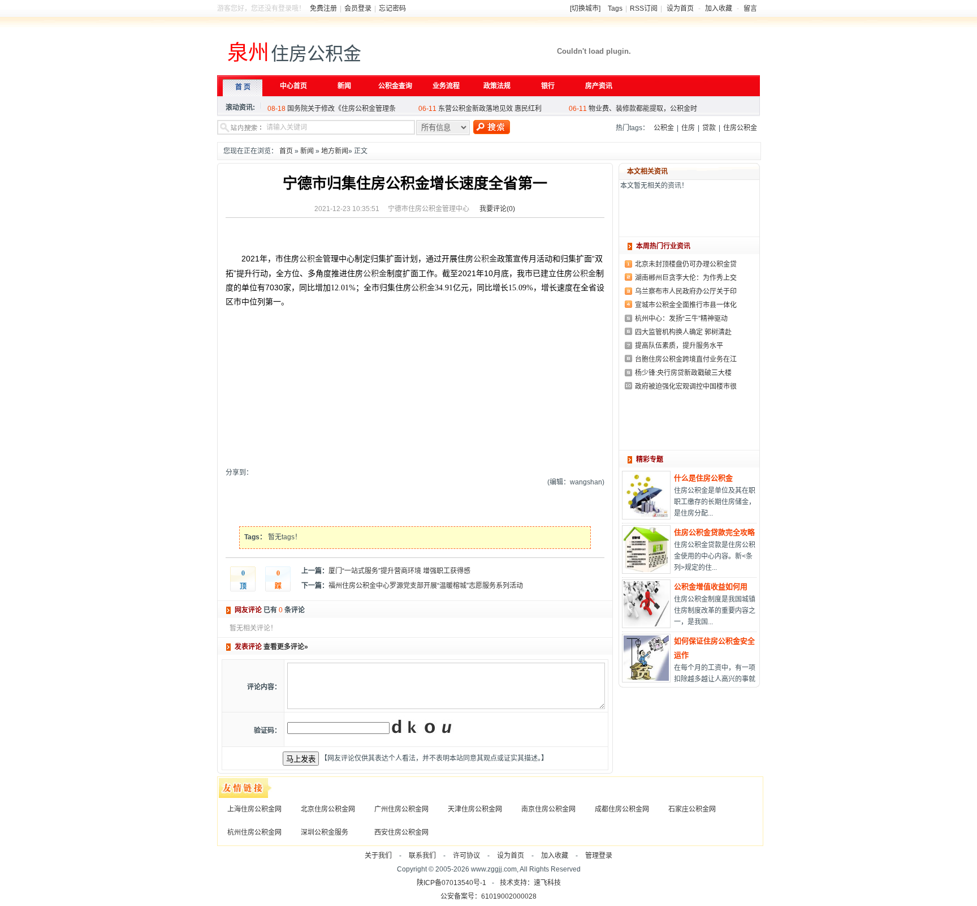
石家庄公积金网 (692, 809)
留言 (750, 8)
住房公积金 (740, 128)
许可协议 (466, 856)
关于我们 (378, 856)
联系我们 (422, 856)
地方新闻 (334, 151)
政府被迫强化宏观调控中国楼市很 (686, 386)
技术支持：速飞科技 (530, 883)
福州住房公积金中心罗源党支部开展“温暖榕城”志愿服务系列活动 (425, 586)
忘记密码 (392, 8)
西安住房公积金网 (401, 832)
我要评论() (497, 209)
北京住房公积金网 (328, 809)
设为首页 (680, 8)
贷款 (709, 128)
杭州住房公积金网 (254, 832)
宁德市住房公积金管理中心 (428, 209)
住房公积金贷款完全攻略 (714, 532)
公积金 (664, 128)
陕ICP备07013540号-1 (451, 883)
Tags (615, 8)
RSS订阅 (644, 8)
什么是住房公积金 (703, 478)
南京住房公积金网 (548, 809)
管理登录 (598, 856)
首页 (286, 151)
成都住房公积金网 (622, 809)
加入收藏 (718, 8)
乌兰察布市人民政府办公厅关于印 (686, 291)
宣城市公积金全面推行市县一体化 (686, 305)
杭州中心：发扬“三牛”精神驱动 (681, 319)
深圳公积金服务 (324, 832)
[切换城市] (585, 8)
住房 (688, 128)
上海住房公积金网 (254, 809)
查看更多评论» (285, 647)
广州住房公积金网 (401, 809)
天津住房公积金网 (475, 809)
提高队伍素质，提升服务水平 (679, 346)
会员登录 (357, 8)
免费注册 (323, 8)
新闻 (307, 151)
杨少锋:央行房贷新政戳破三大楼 (683, 373)
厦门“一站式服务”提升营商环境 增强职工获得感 (399, 571)
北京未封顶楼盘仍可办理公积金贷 (686, 264)
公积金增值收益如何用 (710, 586)
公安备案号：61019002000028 (488, 896)
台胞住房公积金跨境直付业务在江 (686, 359)
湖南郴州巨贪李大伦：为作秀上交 (686, 278)
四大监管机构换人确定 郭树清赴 (683, 332)
